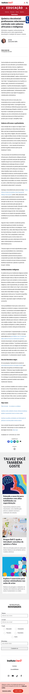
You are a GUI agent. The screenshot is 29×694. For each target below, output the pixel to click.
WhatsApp (4, 641)
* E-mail (3, 619)
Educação (14, 8)
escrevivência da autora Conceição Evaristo (12, 365)
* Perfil (3, 626)
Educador (9, 629)
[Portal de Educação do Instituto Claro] (14, 663)
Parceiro (8, 633)
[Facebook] (21, 676)
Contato (14, 666)
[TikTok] (17, 676)
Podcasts (12, 12)
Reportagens (14, 14)
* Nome (3, 613)
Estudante (21, 629)
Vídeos (17, 12)
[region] (14, 688)
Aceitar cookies (18, 691)
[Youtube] (12, 676)
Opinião (22, 12)
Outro (15, 637)
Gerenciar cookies (6, 691)
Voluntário (20, 633)
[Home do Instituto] (7, 2)
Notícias (7, 12)
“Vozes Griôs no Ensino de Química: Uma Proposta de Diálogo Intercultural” (14, 192)
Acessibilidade (15, 669)
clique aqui (15, 430)
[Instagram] (8, 676)
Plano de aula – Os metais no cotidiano (11, 406)
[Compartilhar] (8, 441)
